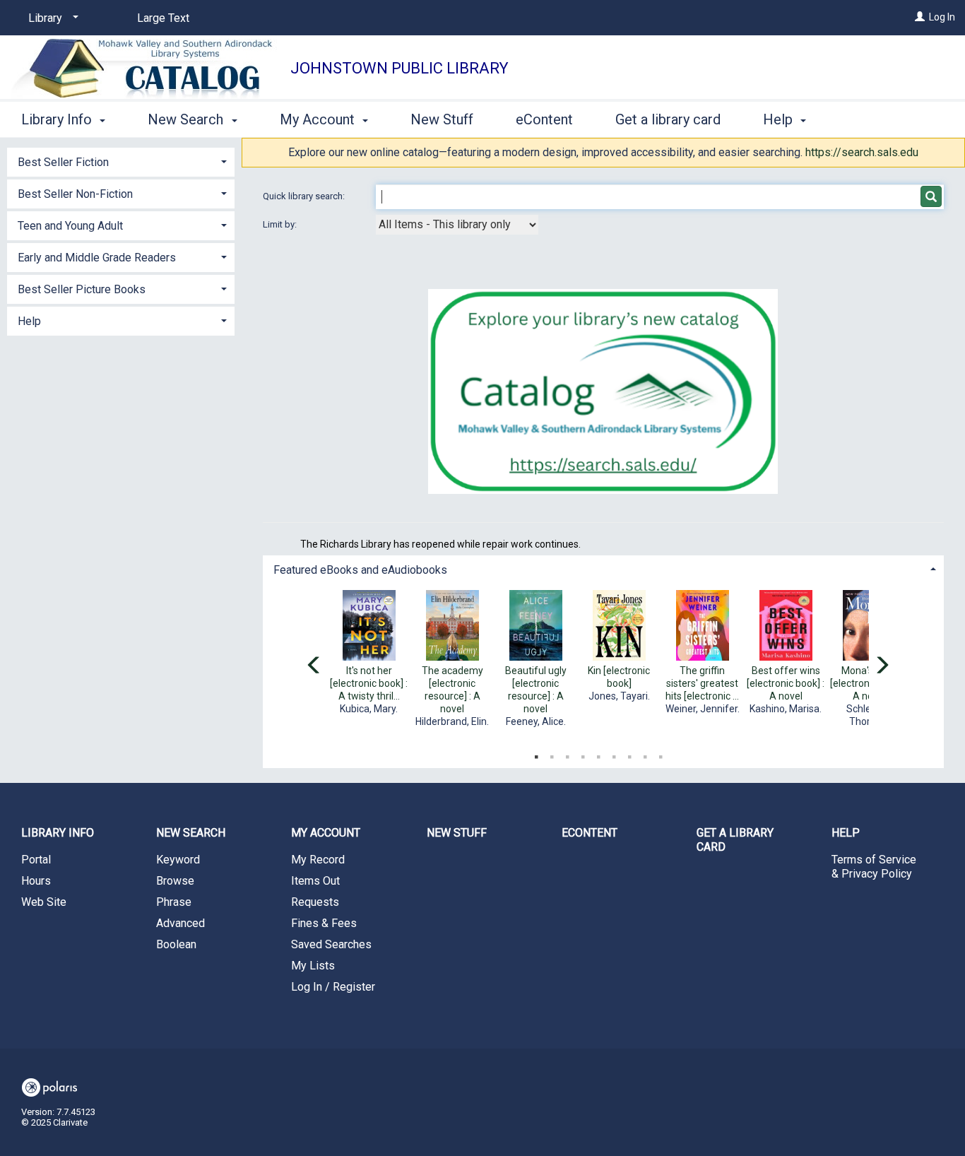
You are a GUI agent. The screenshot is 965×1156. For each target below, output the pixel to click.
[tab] (604, 568)
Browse (175, 880)
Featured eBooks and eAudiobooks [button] (360, 570)
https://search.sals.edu (861, 152)
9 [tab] (660, 754)
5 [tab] (598, 754)
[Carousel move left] (314, 666)
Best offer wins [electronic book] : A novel (785, 683)
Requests (315, 902)
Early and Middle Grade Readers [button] (97, 257)
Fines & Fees (324, 923)
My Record (318, 859)
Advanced (180, 923)
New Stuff (441, 119)
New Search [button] (187, 119)
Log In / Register (333, 986)
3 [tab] (567, 754)
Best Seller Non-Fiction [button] (75, 194)
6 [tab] (614, 754)
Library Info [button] (58, 119)
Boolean (176, 944)
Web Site (43, 902)
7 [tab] (629, 754)
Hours (36, 880)
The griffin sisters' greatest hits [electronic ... (702, 683)
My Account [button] (319, 119)
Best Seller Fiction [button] (63, 162)
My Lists (313, 965)
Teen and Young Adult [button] (70, 225)
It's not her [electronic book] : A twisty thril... (369, 683)
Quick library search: (305, 196)
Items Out (315, 880)
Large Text (163, 18)
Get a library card (668, 119)
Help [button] (779, 119)
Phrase (173, 902)
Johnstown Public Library (399, 68)
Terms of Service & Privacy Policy (873, 866)
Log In (942, 17)
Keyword (178, 859)
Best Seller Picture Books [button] (82, 289)
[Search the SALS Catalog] (603, 392)
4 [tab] (583, 754)
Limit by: (281, 224)
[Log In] (920, 17)
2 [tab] (551, 754)
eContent (544, 119)
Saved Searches (331, 944)
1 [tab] (536, 754)
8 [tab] (645, 754)
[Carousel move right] (882, 666)
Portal (36, 859)
